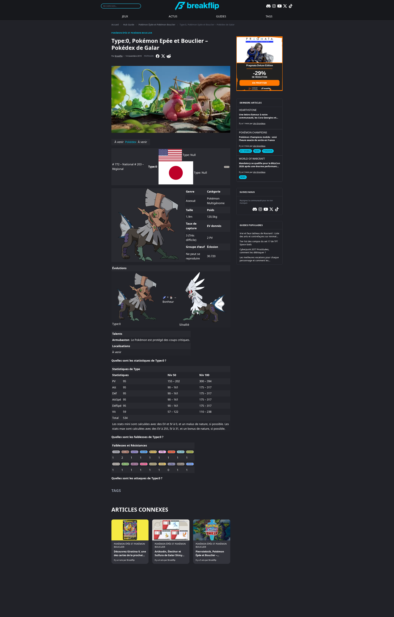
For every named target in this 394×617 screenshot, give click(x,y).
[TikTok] (290, 6)
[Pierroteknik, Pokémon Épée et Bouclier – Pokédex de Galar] (211, 541)
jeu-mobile (245, 151)
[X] (285, 6)
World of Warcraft (252, 158)
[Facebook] (157, 56)
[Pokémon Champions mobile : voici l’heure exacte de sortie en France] (259, 142)
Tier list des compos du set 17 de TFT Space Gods (259, 243)
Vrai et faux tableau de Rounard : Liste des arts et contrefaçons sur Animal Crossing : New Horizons (259, 235)
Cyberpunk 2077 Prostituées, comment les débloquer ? (254, 251)
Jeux (125, 16)
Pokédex (130, 142)
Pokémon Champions (253, 132)
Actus (173, 16)
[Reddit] (168, 56)
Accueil (115, 24)
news (257, 151)
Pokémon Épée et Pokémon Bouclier (157, 24)
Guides (221, 16)
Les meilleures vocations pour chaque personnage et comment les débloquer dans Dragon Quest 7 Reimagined (259, 259)
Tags (269, 16)
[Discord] (268, 6)
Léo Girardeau (259, 123)
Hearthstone (248, 110)
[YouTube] (279, 6)
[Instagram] (273, 6)
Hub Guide (128, 24)
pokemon (267, 151)
